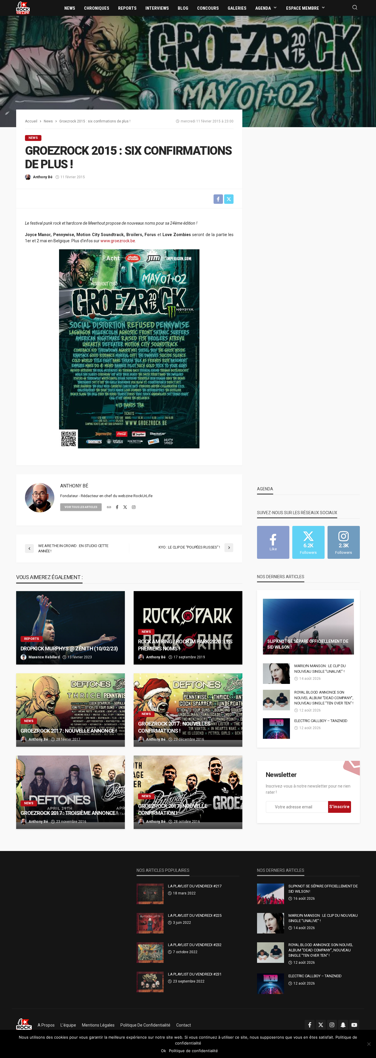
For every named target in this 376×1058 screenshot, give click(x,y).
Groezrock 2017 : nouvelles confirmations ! (174, 727)
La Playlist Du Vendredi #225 (194, 915)
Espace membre (302, 8)
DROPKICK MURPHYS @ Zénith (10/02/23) (69, 648)
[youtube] (354, 1025)
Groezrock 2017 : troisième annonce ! (69, 813)
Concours (208, 8)
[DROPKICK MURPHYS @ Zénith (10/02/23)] (70, 628)
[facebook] (117, 507)
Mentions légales (98, 1025)
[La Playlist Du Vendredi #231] (150, 982)
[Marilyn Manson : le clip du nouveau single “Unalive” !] (276, 673)
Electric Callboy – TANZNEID (321, 721)
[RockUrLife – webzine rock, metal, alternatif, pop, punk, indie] (24, 1025)
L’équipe (68, 1025)
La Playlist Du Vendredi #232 (194, 945)
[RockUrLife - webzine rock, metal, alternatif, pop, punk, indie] (23, 7)
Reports (127, 8)
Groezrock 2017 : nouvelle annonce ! (69, 731)
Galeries (237, 8)
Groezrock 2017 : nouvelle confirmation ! (172, 809)
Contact (183, 1025)
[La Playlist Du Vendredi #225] (150, 923)
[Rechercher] (355, 8)
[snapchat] (343, 1025)
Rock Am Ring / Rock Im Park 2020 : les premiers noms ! (185, 644)
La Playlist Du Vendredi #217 (194, 886)
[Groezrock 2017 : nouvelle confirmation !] (188, 792)
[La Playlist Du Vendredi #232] (150, 952)
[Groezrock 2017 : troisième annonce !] (70, 792)
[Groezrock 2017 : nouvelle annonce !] (70, 710)
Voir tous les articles (81, 507)
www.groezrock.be (117, 240)
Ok (163, 1050)
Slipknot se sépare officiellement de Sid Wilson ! (307, 644)
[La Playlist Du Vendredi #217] (150, 894)
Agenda (263, 8)
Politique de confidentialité (145, 1025)
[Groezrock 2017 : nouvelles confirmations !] (188, 710)
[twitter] (125, 507)
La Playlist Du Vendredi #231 (194, 974)
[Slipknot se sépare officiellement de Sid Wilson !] (308, 627)
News (69, 8)
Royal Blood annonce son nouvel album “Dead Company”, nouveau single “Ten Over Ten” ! (323, 697)
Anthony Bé (43, 177)
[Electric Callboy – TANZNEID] (276, 728)
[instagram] (134, 507)
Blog (183, 8)
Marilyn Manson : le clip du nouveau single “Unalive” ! (320, 668)
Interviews (157, 8)
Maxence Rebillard (44, 657)
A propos (46, 1025)
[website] (109, 507)
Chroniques (96, 8)
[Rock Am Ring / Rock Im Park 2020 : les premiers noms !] (188, 628)
